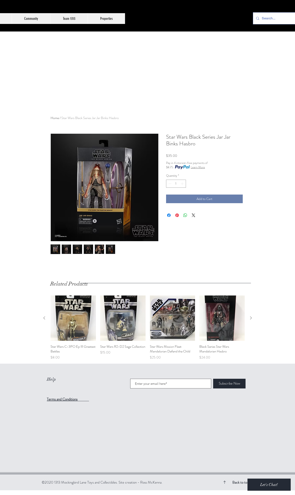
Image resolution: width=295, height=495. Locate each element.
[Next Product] (251, 318)
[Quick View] (73, 318)
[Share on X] (193, 215)
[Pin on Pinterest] (177, 215)
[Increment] (182, 183)
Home (55, 117)
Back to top (240, 482)
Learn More (198, 167)
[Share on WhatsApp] (185, 215)
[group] (148, 327)
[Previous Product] (44, 318)
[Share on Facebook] (168, 215)
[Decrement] (169, 183)
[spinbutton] (176, 183)
